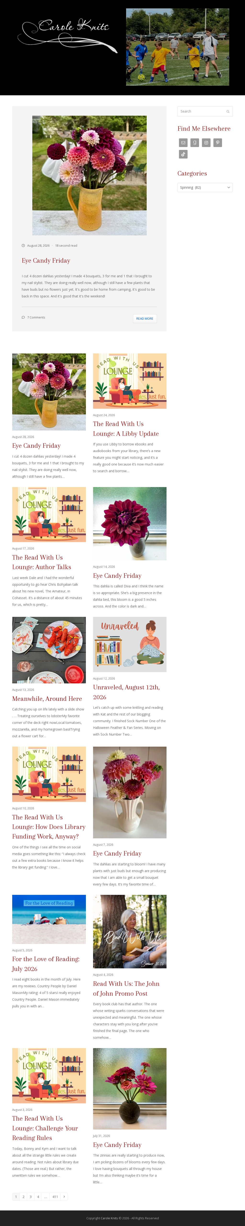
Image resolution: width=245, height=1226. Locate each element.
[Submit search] (228, 111)
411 (56, 1196)
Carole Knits (109, 1218)
